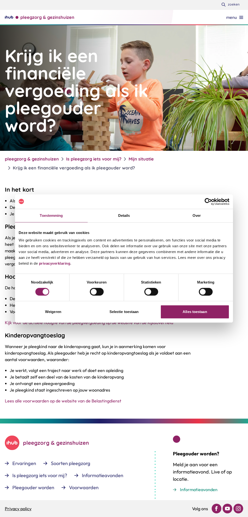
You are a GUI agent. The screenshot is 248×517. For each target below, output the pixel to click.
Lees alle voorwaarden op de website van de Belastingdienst (63, 401)
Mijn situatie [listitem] (141, 159)
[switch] (97, 292)
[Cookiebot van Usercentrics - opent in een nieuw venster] (208, 201)
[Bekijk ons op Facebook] (216, 508)
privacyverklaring (54, 263)
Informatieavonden (198, 489)
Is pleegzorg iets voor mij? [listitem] (93, 159)
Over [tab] (197, 215)
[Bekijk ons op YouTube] (227, 508)
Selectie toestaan (124, 312)
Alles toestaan (195, 312)
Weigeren (53, 312)
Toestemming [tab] (51, 215)
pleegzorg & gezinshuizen (32, 159)
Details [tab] (124, 215)
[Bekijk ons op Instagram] (238, 508)
